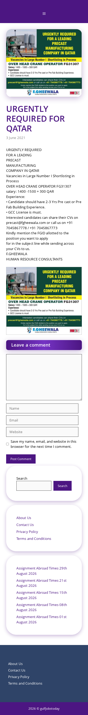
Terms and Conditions (33, 538)
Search (21, 478)
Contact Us (25, 524)
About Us (23, 517)
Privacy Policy (27, 531)
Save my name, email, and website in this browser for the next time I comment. (44, 444)
